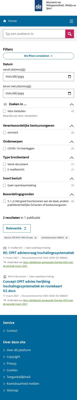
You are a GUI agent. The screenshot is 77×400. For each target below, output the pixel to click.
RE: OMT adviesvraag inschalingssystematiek (38, 253)
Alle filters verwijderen (36, 55)
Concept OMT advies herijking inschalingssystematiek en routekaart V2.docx (32, 286)
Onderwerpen (13, 141)
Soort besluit (12, 178)
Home (12, 21)
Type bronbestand (16, 157)
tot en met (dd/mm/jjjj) (17, 86)
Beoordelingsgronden (18, 194)
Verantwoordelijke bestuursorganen (28, 126)
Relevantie (18, 229)
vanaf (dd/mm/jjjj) (14, 69)
